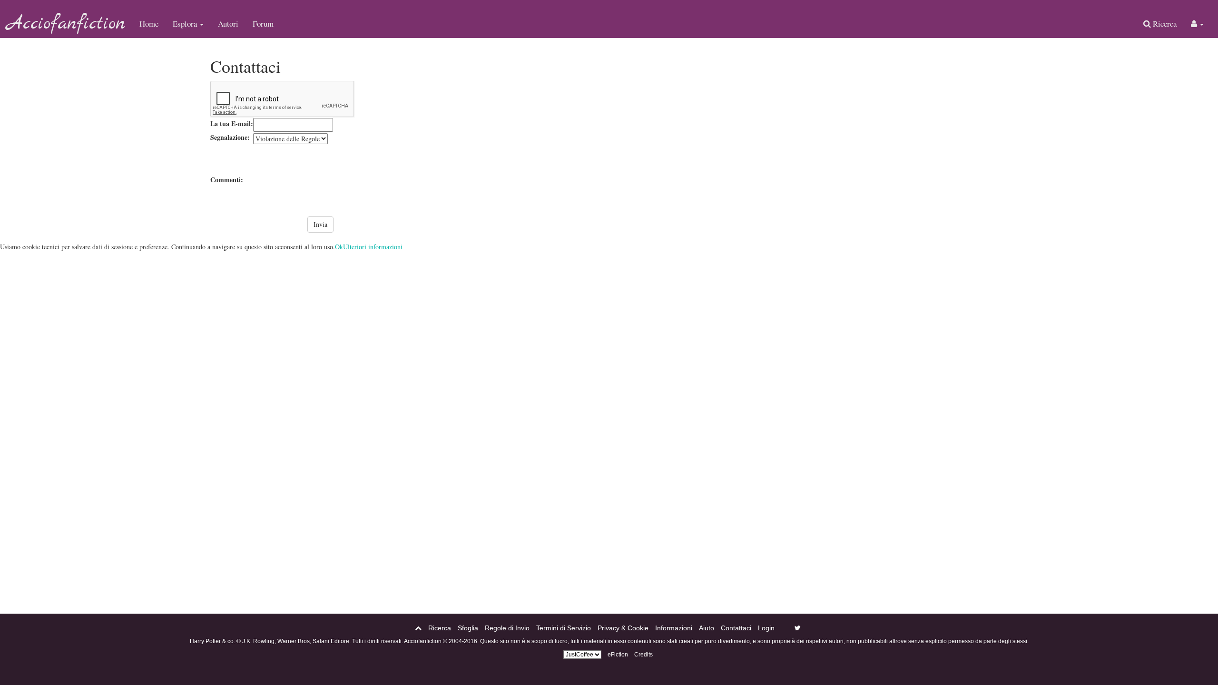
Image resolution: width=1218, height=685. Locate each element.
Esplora (186, 23)
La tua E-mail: (231, 123)
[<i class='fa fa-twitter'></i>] (798, 628)
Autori (228, 23)
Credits (643, 654)
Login (766, 628)
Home (148, 23)
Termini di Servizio (563, 628)
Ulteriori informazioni (373, 246)
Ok (339, 246)
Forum (263, 23)
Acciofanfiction (66, 23)
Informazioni (673, 628)
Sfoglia (468, 628)
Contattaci (736, 628)
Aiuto (706, 628)
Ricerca (1164, 23)
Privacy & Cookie (623, 628)
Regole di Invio (507, 628)
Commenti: (226, 180)
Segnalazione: (230, 137)
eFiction (618, 654)
